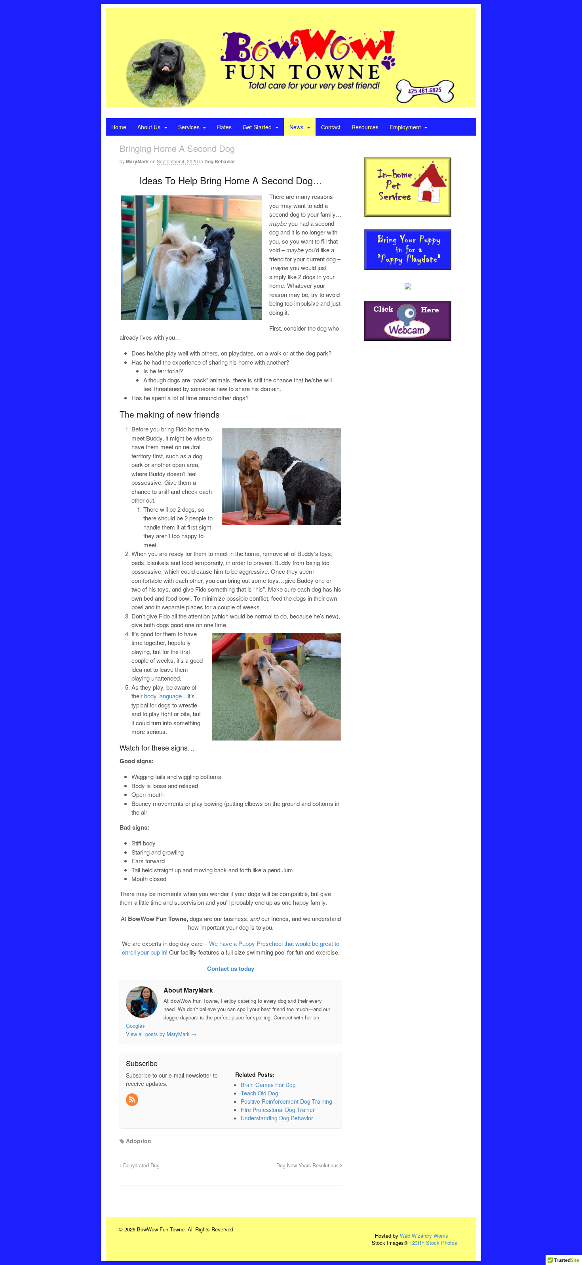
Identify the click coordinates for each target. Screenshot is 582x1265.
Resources (365, 127)
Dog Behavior (219, 161)
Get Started (257, 127)
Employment (405, 127)
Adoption (138, 1141)
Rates (224, 127)
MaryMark (137, 161)
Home (118, 127)
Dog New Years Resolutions (308, 1165)
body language (163, 696)
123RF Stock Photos (433, 1242)
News (296, 127)
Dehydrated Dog (141, 1165)
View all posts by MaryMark (161, 1034)
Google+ (135, 1025)
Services (189, 127)
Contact (330, 127)
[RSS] (132, 1100)
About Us (148, 127)
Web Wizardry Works (424, 1235)
